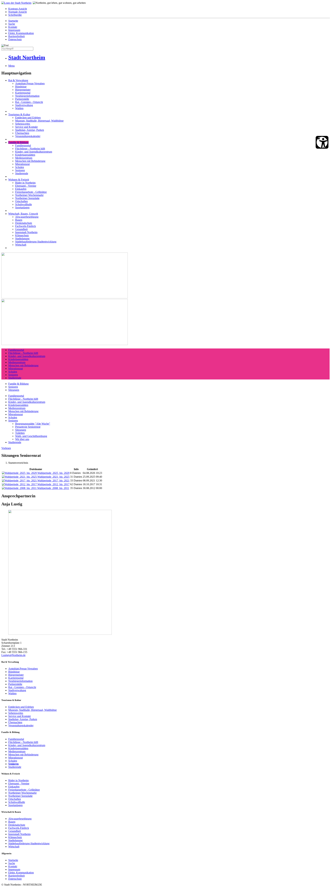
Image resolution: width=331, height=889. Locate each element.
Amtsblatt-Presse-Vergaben (30, 83)
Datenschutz (15, 39)
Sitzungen (13, 389)
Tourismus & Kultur (19, 114)
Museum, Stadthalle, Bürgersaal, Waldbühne (39, 120)
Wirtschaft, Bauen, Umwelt (23, 213)
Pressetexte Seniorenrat (27, 426)
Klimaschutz (22, 235)
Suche (11, 23)
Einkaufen (20, 188)
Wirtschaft (20, 244)
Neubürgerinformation (27, 95)
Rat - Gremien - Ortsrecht (29, 102)
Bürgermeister (23, 89)
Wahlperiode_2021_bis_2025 (53, 476)
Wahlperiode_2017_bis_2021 (53, 480)
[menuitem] (169, 8)
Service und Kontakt (26, 126)
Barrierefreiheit (16, 36)
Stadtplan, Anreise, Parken (29, 130)
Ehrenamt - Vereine (25, 185)
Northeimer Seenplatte (27, 198)
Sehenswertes (22, 123)
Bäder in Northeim (25, 182)
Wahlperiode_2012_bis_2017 (53, 484)
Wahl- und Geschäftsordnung (31, 436)
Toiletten (20, 432)
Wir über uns (22, 439)
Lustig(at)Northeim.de (13, 655)
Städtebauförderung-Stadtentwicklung (35, 241)
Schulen (19, 167)
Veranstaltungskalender (27, 136)
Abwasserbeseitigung (26, 216)
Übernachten (22, 133)
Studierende (21, 173)
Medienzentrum (23, 157)
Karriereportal (22, 92)
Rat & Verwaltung (18, 80)
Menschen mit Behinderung (30, 161)
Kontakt (12, 26)
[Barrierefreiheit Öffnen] (322, 142)
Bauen (18, 219)
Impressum (14, 30)
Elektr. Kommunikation (21, 33)
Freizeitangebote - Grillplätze (31, 192)
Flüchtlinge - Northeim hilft (30, 148)
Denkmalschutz (23, 223)
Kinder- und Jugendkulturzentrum (33, 151)
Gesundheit (21, 229)
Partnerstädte (22, 98)
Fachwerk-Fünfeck (25, 226)
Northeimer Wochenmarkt (29, 195)
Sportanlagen (22, 207)
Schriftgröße (15, 14)
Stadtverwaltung (24, 105)
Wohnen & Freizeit (18, 179)
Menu (11, 65)
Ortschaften (21, 201)
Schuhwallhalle (23, 204)
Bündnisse (21, 86)
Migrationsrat (22, 164)
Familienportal (23, 145)
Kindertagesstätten (25, 154)
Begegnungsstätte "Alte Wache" (32, 423)
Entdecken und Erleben (28, 117)
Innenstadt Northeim (26, 232)
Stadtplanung (22, 238)
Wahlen (19, 108)
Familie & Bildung (18, 142)
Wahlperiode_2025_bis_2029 (53, 472)
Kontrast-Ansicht (17, 8)
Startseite (13, 20)
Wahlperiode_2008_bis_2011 (53, 488)
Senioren (20, 170)
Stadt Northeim (26, 57)
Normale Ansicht (17, 11)
